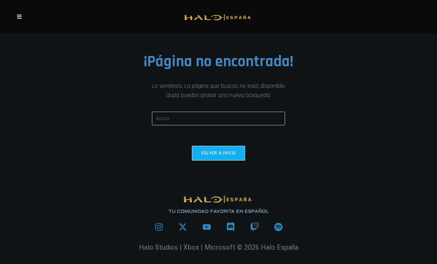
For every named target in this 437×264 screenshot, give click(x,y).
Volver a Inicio (218, 153)
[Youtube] (206, 226)
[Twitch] (254, 226)
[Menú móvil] (19, 17)
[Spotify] (278, 226)
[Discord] (230, 226)
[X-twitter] (182, 226)
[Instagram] (158, 226)
